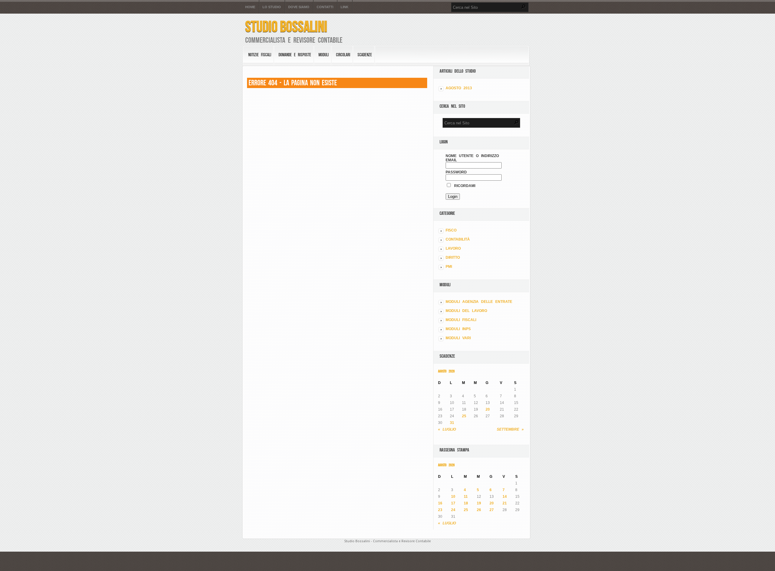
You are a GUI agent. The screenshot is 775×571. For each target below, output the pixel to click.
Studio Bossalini (286, 26)
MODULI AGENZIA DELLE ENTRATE (479, 302)
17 (453, 503)
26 (479, 510)
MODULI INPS (458, 329)
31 (452, 423)
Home (250, 7)
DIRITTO (453, 257)
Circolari (343, 54)
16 (440, 503)
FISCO (451, 230)
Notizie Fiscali (259, 54)
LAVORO (453, 248)
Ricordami (463, 186)
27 (492, 510)
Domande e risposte (295, 54)
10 (453, 496)
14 (505, 496)
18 (466, 503)
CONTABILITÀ (458, 239)
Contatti (325, 7)
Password (456, 172)
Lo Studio (271, 7)
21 (505, 503)
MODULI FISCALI (461, 320)
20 (488, 409)
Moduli (323, 54)
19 (479, 503)
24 (453, 510)
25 (464, 416)
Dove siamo (298, 7)
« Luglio (447, 429)
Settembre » (510, 429)
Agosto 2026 (446, 371)
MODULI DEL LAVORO (466, 311)
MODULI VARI (458, 338)
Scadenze (365, 54)
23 (440, 510)
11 (466, 496)
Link (344, 7)
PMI (449, 266)
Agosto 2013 (459, 88)
